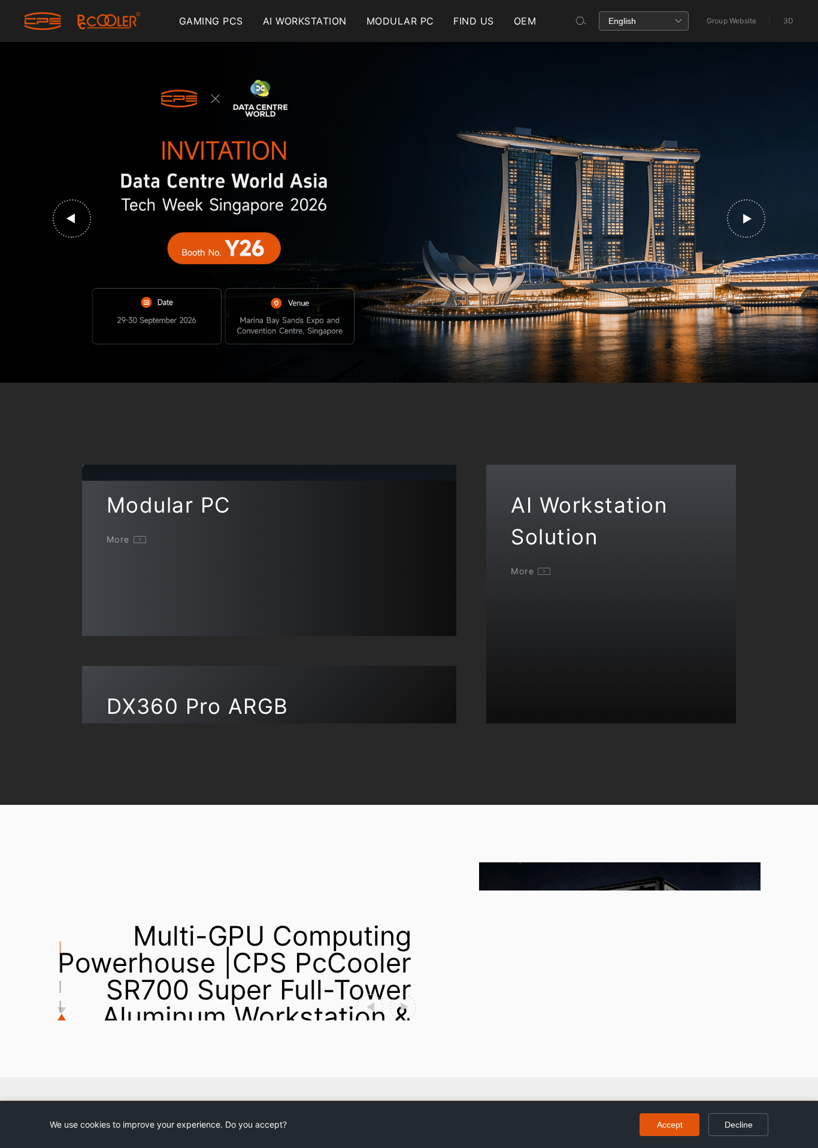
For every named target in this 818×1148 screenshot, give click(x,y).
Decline (739, 1124)
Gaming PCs (211, 21)
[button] (72, 218)
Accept (670, 1124)
